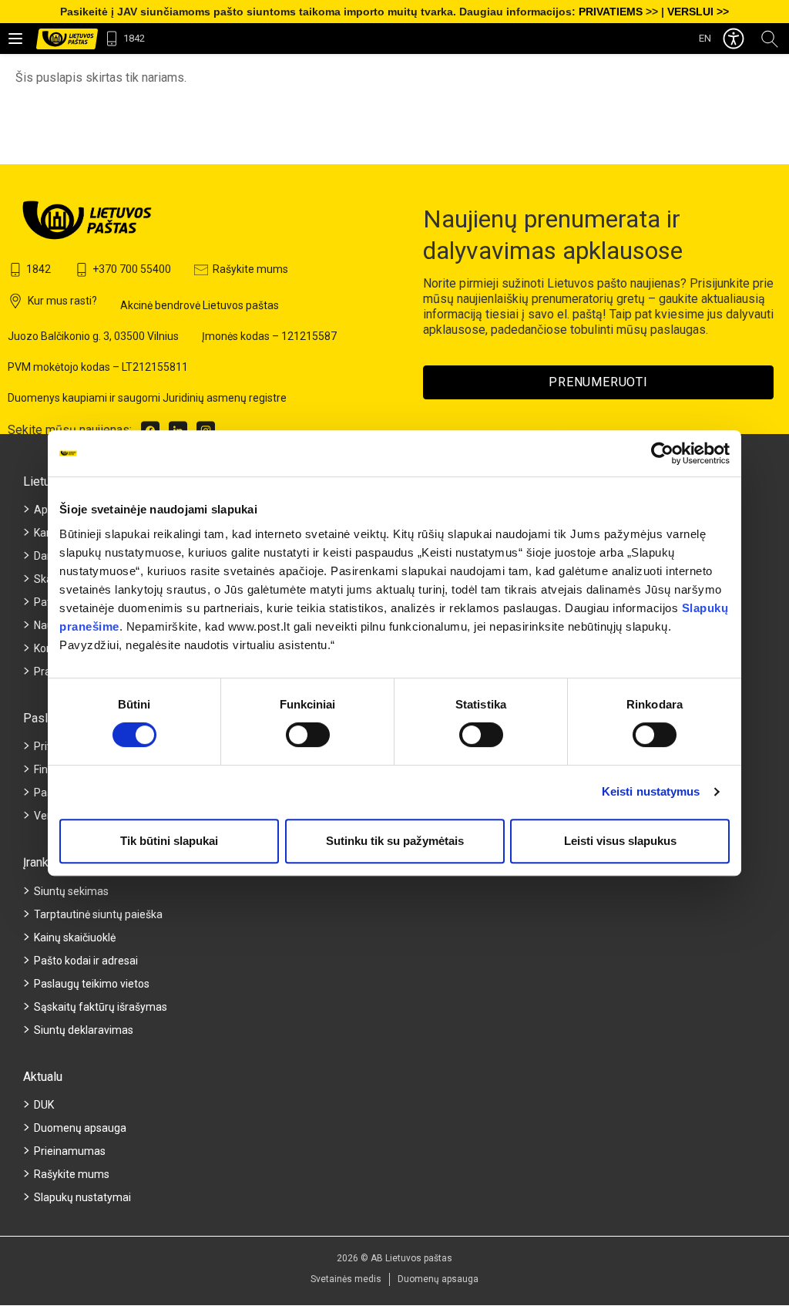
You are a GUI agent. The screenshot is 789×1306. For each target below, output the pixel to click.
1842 (134, 38)
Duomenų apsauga (80, 1128)
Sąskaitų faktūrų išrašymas (100, 1007)
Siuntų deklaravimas (83, 1030)
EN (705, 38)
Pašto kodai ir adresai (86, 960)
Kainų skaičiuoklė (75, 937)
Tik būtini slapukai (169, 840)
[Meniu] (15, 38)
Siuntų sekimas (71, 891)
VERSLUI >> (698, 11)
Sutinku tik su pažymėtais (395, 840)
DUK (44, 1105)
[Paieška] (769, 38)
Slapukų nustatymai (82, 1197)
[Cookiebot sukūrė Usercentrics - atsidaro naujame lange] (662, 453)
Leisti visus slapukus (620, 840)
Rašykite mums (71, 1174)
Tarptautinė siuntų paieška (98, 914)
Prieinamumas (70, 1151)
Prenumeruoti (598, 382)
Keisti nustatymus (651, 791)
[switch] (308, 734)
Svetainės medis (346, 1279)
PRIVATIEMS (611, 11)
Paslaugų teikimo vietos (91, 984)
